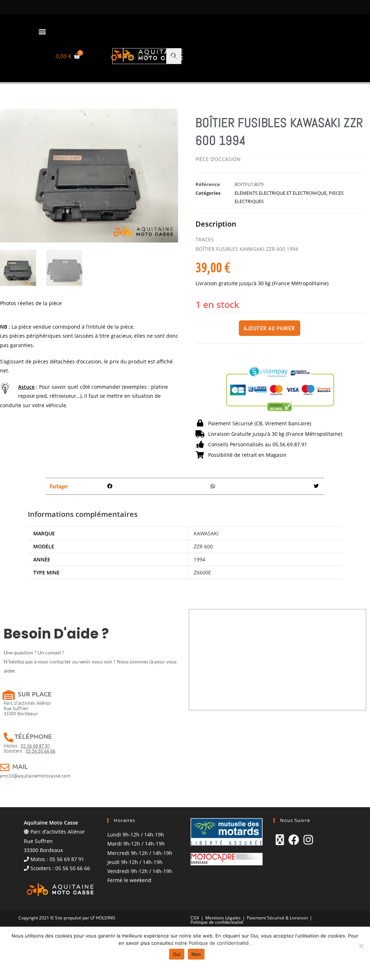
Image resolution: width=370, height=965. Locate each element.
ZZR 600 (203, 546)
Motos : (27, 745)
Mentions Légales (223, 918)
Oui (177, 954)
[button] (42, 31)
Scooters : (29, 750)
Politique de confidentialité (217, 922)
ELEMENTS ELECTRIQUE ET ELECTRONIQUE (281, 193)
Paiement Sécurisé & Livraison (277, 918)
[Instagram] (308, 840)
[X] (280, 840)
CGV (194, 918)
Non (196, 954)
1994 (199, 559)
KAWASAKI (206, 533)
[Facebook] (293, 840)
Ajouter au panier (269, 328)
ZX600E (202, 572)
